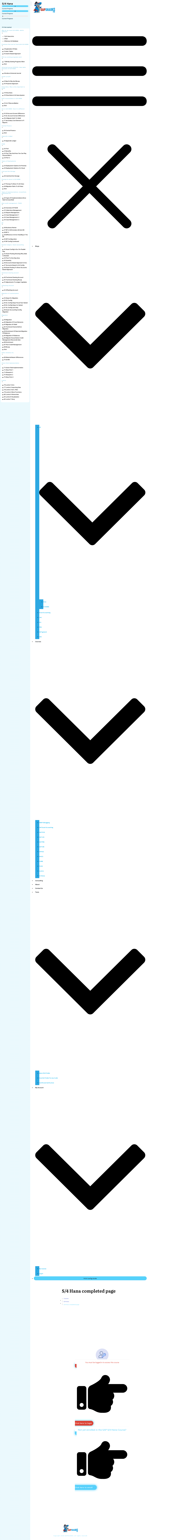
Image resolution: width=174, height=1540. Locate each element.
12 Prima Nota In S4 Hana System (14, 95)
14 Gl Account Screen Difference (14, 113)
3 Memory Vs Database (11, 41)
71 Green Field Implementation (13, 367)
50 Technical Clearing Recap (13, 280)
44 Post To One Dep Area (12, 258)
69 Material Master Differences (13, 357)
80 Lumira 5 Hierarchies (11, 394)
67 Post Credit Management (13, 344)
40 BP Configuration (10, 239)
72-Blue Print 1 (8, 370)
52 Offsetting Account (11, 290)
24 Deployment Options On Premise (15, 165)
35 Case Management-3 (11, 219)
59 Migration (8, 320)
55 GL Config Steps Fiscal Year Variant (16, 303)
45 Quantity (7, 260)
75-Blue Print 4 (8, 377)
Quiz (5, 64)
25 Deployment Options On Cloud (14, 168)
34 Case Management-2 (11, 217)
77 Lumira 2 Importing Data (12, 387)
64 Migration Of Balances (12, 335)
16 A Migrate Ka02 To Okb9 (12, 118)
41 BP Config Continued (11, 241)
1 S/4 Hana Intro (9, 36)
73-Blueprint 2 (8, 372)
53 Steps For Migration (11, 298)
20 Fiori (6, 148)
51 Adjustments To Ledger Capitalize (15, 282)
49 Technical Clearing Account (13, 277)
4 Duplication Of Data (10, 49)
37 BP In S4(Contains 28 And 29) (14, 230)
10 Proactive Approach (11, 83)
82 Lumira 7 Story (9, 399)
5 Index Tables (8, 51)
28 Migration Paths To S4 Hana (13, 186)
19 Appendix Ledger (10, 141)
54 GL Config (8, 300)
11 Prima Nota (8, 93)
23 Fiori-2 (7, 157)
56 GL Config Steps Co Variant (13, 305)
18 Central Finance (10, 130)
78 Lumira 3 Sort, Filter (11, 389)
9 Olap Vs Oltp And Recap (12, 81)
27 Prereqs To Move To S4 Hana (14, 184)
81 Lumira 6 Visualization (11, 397)
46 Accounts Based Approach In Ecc (15, 263)
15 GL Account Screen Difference (14, 116)
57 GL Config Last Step (11, 307)
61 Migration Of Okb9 (10, 324)
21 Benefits (7, 151)
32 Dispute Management (11, 212)
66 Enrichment (8, 342)
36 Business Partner (10, 227)
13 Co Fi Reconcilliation (11, 103)
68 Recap (7, 347)
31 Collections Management (12, 210)
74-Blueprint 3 (8, 374)
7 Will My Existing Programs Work (14, 61)
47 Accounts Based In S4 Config (14, 265)
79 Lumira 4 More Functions (13, 392)
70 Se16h (7, 359)
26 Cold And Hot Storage (11, 176)
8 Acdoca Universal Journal (12, 73)
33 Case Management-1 (11, 215)
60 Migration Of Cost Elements (13, 322)
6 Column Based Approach (12, 53)
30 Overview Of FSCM (11, 208)
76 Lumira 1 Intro (9, 385)
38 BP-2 (6, 232)
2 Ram (6, 38)
